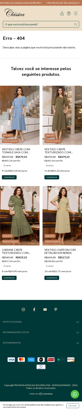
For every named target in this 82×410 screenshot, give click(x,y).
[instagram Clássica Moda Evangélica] (24, 309)
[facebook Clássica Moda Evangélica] (35, 309)
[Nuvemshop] (41, 394)
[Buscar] (75, 24)
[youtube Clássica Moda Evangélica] (45, 309)
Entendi (72, 406)
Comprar (9, 177)
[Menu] (76, 13)
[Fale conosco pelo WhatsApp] (75, 394)
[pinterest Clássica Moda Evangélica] (55, 309)
